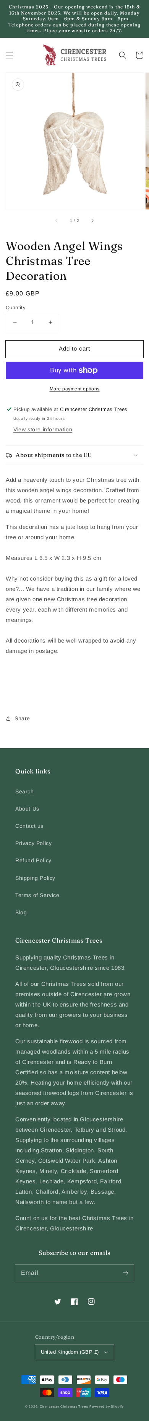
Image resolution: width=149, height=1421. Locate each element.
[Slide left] (57, 220)
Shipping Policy (35, 878)
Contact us (29, 826)
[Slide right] (92, 220)
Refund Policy (33, 860)
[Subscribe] (125, 1272)
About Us (27, 809)
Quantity (16, 307)
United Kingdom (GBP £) (70, 1352)
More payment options (75, 389)
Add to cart (74, 348)
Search (24, 791)
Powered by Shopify (106, 1406)
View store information (42, 429)
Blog (21, 912)
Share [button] (22, 718)
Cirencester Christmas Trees (64, 1406)
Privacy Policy (33, 843)
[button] (9, 55)
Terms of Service (37, 895)
